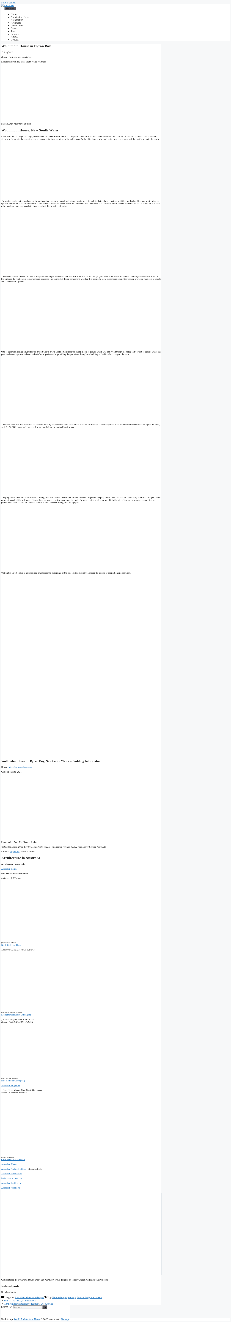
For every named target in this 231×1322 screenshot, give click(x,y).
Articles (14, 36)
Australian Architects (10, 1188)
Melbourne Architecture (11, 1178)
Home (14, 14)
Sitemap (65, 1319)
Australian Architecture (11, 1174)
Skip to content (8, 2)
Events (14, 28)
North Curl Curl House (11, 945)
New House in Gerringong (13, 1081)
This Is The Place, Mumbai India (20, 1300)
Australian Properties (10, 1085)
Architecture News (20, 17)
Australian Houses (9, 869)
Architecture (17, 20)
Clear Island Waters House (13, 1159)
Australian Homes (9, 1164)
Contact (14, 39)
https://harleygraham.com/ (20, 767)
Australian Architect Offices (13, 1169)
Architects (16, 22)
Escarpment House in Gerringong (16, 1015)
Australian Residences (11, 1183)
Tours (13, 31)
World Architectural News (27, 1319)
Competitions (17, 25)
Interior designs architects (89, 1297)
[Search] (44, 1307)
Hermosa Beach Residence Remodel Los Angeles (28, 1303)
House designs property (64, 1297)
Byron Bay (15, 851)
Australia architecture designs (29, 1297)
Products (15, 34)
